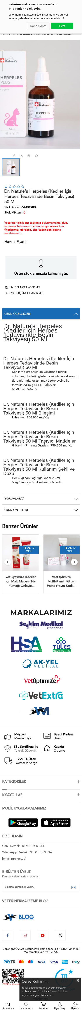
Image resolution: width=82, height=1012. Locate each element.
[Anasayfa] (7, 34)
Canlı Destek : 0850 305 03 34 (23, 846)
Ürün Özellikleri (17, 313)
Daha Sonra (38, 26)
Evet (62, 26)
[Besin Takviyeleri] (16, 34)
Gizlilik (41, 991)
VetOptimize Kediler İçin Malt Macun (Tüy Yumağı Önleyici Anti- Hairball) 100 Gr (20, 582)
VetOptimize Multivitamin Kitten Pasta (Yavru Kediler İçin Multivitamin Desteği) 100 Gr (61, 582)
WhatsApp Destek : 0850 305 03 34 (27, 852)
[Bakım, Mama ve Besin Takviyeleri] (12, 34)
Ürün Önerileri (16, 510)
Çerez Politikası (59, 991)
